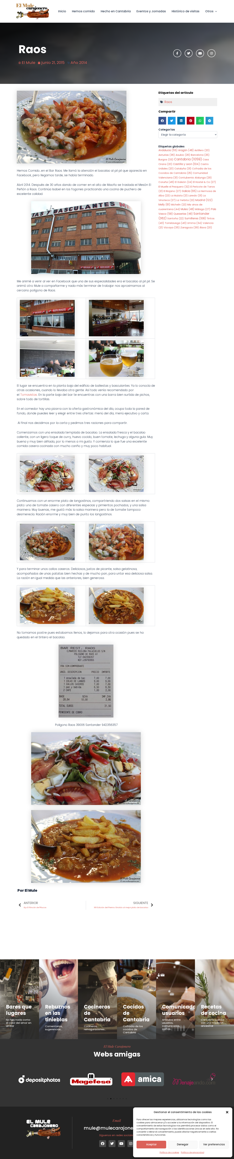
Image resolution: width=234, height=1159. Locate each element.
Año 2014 (79, 62)
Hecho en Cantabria (116, 11)
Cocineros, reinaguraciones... (95, 1027)
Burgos (165, 159)
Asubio (183, 155)
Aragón (186, 150)
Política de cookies (169, 1152)
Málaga (202, 209)
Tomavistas (28, 395)
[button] (227, 1112)
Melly (164, 204)
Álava (206, 227)
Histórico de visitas (185, 11)
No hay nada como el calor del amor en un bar (18, 1023)
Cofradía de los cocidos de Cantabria (133, 1029)
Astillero (202, 150)
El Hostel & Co (204, 182)
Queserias (183, 214)
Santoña (175, 218)
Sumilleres (195, 218)
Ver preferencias (214, 1144)
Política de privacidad (192, 1152)
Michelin (179, 204)
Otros (209, 11)
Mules (187, 209)
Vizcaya (172, 227)
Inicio (62, 11)
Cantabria (188, 159)
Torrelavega (176, 223)
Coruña (166, 182)
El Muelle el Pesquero (174, 186)
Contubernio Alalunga (195, 177)
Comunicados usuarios (180, 1010)
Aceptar (151, 1144)
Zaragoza (189, 227)
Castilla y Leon (186, 164)
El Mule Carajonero (117, 1046)
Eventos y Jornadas (151, 11)
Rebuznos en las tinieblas (57, 1013)
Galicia (189, 191)
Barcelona (200, 155)
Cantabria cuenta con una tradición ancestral (212, 1023)
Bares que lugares (19, 1010)
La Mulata (179, 195)
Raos (168, 102)
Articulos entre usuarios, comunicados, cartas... (171, 1024)
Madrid (204, 200)
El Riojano (172, 191)
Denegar (182, 1144)
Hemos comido (83, 11)
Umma (194, 223)
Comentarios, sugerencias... (54, 1027)
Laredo (195, 195)
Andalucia (167, 150)
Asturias (166, 155)
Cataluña (182, 168)
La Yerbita (185, 200)
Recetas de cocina (213, 1010)
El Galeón (183, 182)
